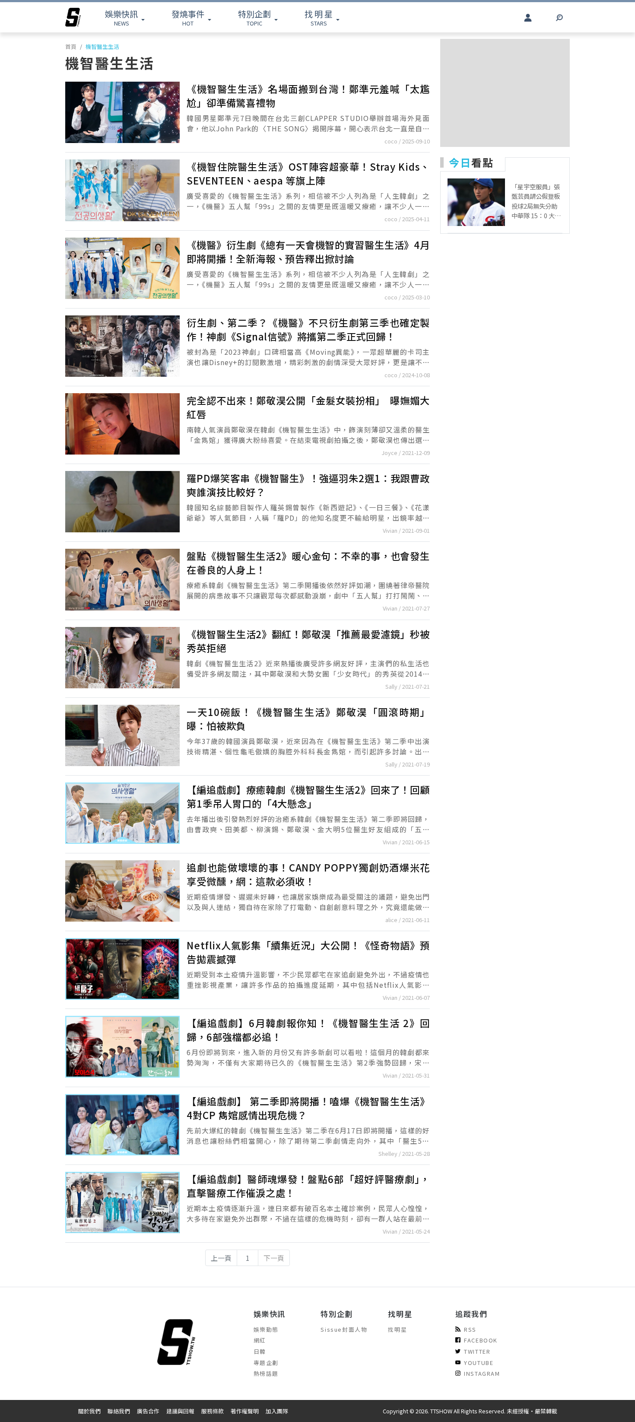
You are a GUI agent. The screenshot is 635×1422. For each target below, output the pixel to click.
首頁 (70, 46)
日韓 (260, 1351)
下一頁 (274, 1258)
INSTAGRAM (482, 1373)
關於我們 (89, 1411)
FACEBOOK (481, 1340)
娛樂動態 (266, 1329)
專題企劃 (266, 1362)
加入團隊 (277, 1411)
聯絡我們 (119, 1411)
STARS (319, 17)
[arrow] (73, 17)
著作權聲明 (245, 1411)
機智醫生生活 (102, 46)
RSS (470, 1329)
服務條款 (212, 1411)
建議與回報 (180, 1411)
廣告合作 (148, 1411)
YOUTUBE (478, 1362)
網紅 (260, 1340)
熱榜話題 (266, 1373)
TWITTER (477, 1351)
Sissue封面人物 (344, 1329)
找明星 (397, 1329)
